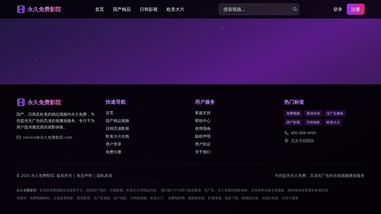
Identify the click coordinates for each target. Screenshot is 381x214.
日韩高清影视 (117, 128)
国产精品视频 (117, 120)
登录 (337, 9)
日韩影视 (149, 9)
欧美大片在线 (117, 136)
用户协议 (203, 144)
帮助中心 (203, 120)
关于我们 (203, 151)
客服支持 (203, 112)
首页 (99, 9)
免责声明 (84, 175)
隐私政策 (104, 175)
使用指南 (203, 128)
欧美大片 (175, 9)
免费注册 (113, 151)
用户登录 (113, 144)
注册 (355, 9)
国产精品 (122, 9)
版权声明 (203, 136)
